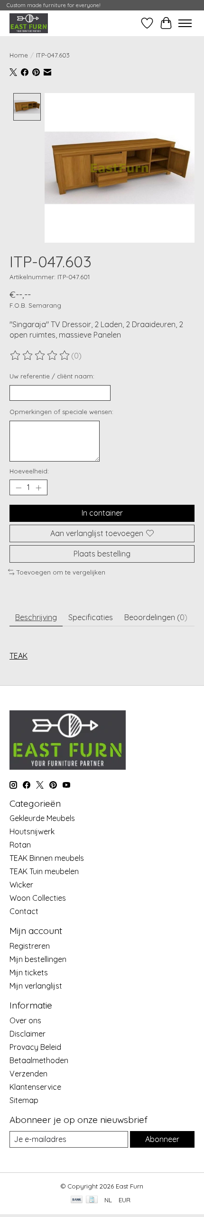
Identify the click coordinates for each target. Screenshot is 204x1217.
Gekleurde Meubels (42, 818)
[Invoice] (92, 1200)
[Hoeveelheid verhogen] (38, 487)
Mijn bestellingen (37, 959)
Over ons (25, 1020)
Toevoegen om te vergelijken (61, 572)
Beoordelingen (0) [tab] (155, 617)
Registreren (29, 946)
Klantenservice (35, 1087)
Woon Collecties (37, 898)
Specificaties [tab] (90, 617)
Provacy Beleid (35, 1047)
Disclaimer (27, 1033)
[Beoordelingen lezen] (40, 355)
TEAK (18, 655)
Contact (23, 911)
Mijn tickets (28, 972)
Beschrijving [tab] (36, 617)
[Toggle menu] (185, 23)
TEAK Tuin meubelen (44, 871)
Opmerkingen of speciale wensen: (61, 411)
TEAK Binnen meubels (46, 858)
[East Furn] (28, 23)
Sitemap (23, 1100)
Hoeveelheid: (29, 471)
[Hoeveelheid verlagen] (18, 487)
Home (18, 55)
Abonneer (162, 1139)
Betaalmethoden (38, 1060)
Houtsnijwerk (32, 831)
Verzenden (28, 1073)
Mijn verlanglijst (35, 986)
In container (102, 513)
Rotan (20, 844)
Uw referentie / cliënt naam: (51, 376)
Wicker (21, 884)
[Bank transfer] (77, 1200)
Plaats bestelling (102, 553)
